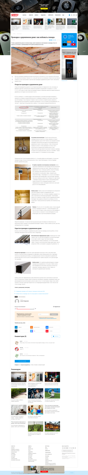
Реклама (47, 456)
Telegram (20, 327)
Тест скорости (48, 454)
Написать (56, 336)
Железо (46, 448)
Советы (36, 15)
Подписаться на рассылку (67, 450)
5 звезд (55, 40)
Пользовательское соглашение (50, 463)
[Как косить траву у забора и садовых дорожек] (18, 393)
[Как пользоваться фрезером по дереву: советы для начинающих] (18, 422)
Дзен (19, 331)
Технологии (57, 15)
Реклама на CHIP (64, 80)
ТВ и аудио (13, 457)
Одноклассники (37, 327)
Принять (72, 472)
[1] (15, 308)
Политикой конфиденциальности (51, 318)
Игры (46, 447)
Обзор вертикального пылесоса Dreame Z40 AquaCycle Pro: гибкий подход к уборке (60, 27)
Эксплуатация (30, 448)
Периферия (13, 453)
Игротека (47, 446)
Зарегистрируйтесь (25, 364)
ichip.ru (46, 457)
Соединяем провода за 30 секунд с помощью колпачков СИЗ (30, 291)
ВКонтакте (51, 327)
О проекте (46, 459)
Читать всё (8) (23, 361)
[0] (35, 308)
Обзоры (24, 15)
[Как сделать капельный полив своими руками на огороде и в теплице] (35, 426)
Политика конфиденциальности (50, 464)
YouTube (50, 331)
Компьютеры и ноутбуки (15, 450)
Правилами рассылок (43, 318)
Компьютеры (30, 454)
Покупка (29, 447)
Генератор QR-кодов (48, 460)
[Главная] (11, 33)
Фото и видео (13, 454)
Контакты (75, 80)
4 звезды (54, 40)
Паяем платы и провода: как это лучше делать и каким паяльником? (32, 293)
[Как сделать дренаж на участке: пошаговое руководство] (52, 426)
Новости (31, 15)
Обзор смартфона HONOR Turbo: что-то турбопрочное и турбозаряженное (26, 27)
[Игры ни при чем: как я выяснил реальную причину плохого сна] (52, 377)
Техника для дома (14, 458)
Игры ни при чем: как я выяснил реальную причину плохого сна (38, 26)
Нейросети (50, 15)
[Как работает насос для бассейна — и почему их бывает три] (52, 393)
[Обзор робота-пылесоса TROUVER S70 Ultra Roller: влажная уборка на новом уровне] (18, 377)
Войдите (17, 364)
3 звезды (52, 40)
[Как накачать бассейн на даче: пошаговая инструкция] (35, 410)
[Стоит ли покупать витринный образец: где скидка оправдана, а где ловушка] (35, 393)
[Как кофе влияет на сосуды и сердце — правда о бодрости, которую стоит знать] (18, 410)
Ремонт (29, 450)
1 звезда (50, 40)
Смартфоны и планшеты (15, 449)
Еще (63, 15)
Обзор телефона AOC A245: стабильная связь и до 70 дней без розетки (49, 27)
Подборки (43, 15)
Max (34, 331)
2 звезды (51, 40)
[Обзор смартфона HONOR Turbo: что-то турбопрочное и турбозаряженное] (35, 377)
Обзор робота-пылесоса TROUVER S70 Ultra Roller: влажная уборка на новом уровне (16, 27)
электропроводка (21, 296)
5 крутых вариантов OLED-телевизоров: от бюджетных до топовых (72, 26)
